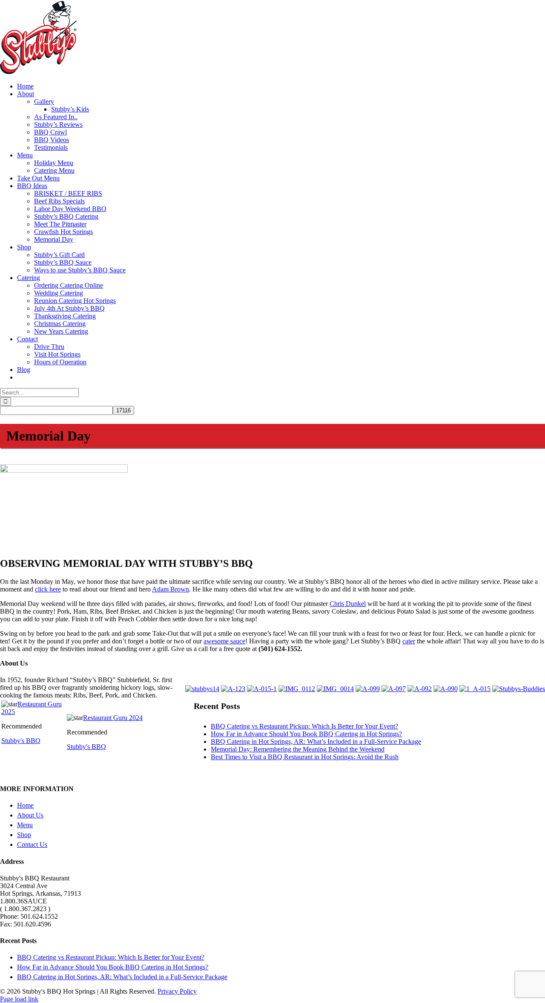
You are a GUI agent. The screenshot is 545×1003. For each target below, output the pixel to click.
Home (25, 805)
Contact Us (32, 844)
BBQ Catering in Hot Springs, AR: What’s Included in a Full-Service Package (316, 741)
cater (408, 641)
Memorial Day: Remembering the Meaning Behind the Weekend (297, 749)
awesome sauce (224, 641)
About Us (30, 815)
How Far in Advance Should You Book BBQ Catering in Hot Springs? (306, 733)
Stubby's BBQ (20, 740)
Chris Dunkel (348, 603)
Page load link (19, 999)
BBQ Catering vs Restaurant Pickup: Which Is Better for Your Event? (304, 726)
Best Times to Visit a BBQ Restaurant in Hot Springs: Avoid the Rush (305, 756)
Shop (24, 834)
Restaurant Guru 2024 (113, 717)
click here (48, 589)
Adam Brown (170, 589)
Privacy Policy (177, 991)
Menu (25, 825)
